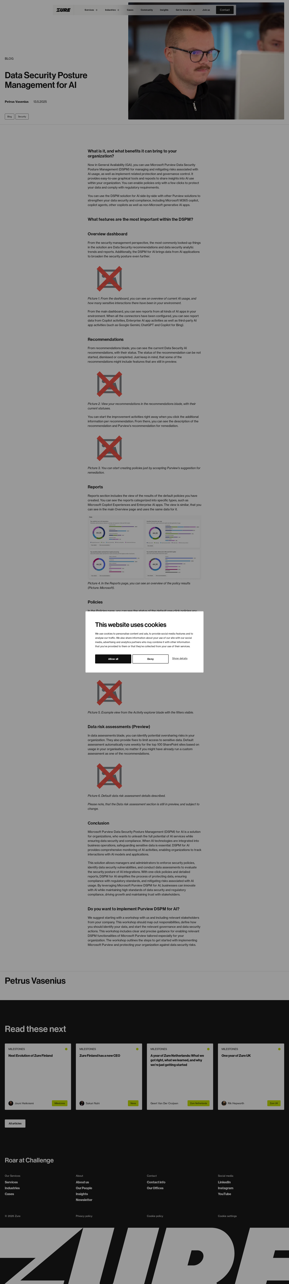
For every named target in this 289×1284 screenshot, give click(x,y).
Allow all (113, 659)
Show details (179, 658)
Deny (150, 659)
